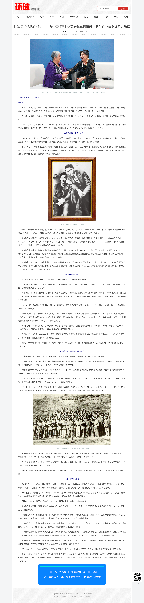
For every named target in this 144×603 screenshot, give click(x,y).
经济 (62, 16)
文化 (86, 16)
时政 (42, 16)
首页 (18, 16)
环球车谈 (74, 16)
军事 (52, 16)
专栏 (116, 16)
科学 (106, 16)
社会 (96, 16)
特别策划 (30, 16)
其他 (126, 16)
